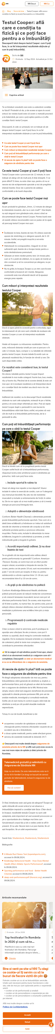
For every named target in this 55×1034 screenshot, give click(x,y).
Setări (27, 1029)
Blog (9, 11)
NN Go (47, 4)
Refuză (27, 1022)
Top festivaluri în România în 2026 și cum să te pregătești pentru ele (22, 941)
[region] (27, 999)
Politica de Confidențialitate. (15, 1007)
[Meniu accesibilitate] (51, 1024)
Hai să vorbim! (14, 788)
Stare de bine (18, 11)
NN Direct (32, 4)
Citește (12, 958)
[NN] (5, 4)
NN (21, 55)
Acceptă (27, 1015)
